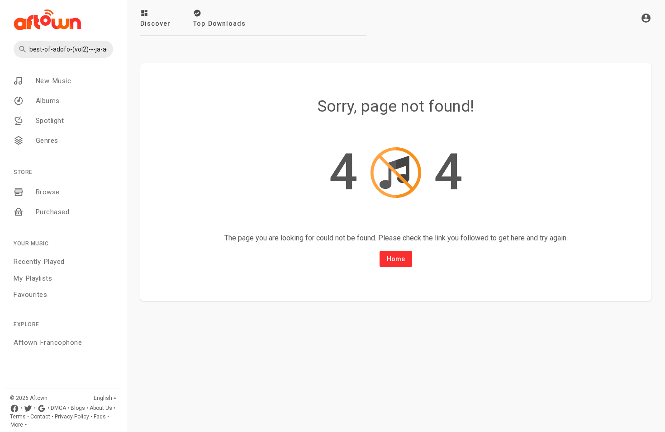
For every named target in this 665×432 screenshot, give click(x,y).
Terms (18, 416)
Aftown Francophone (48, 342)
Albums (46, 101)
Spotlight (48, 121)
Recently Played (39, 262)
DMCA (58, 408)
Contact (40, 416)
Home (396, 259)
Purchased (51, 212)
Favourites (30, 295)
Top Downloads (219, 23)
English (103, 398)
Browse (46, 192)
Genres (45, 140)
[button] (63, 49)
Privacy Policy (72, 416)
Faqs (100, 416)
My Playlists (33, 278)
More (16, 425)
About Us (101, 408)
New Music (52, 81)
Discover (155, 23)
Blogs (78, 408)
